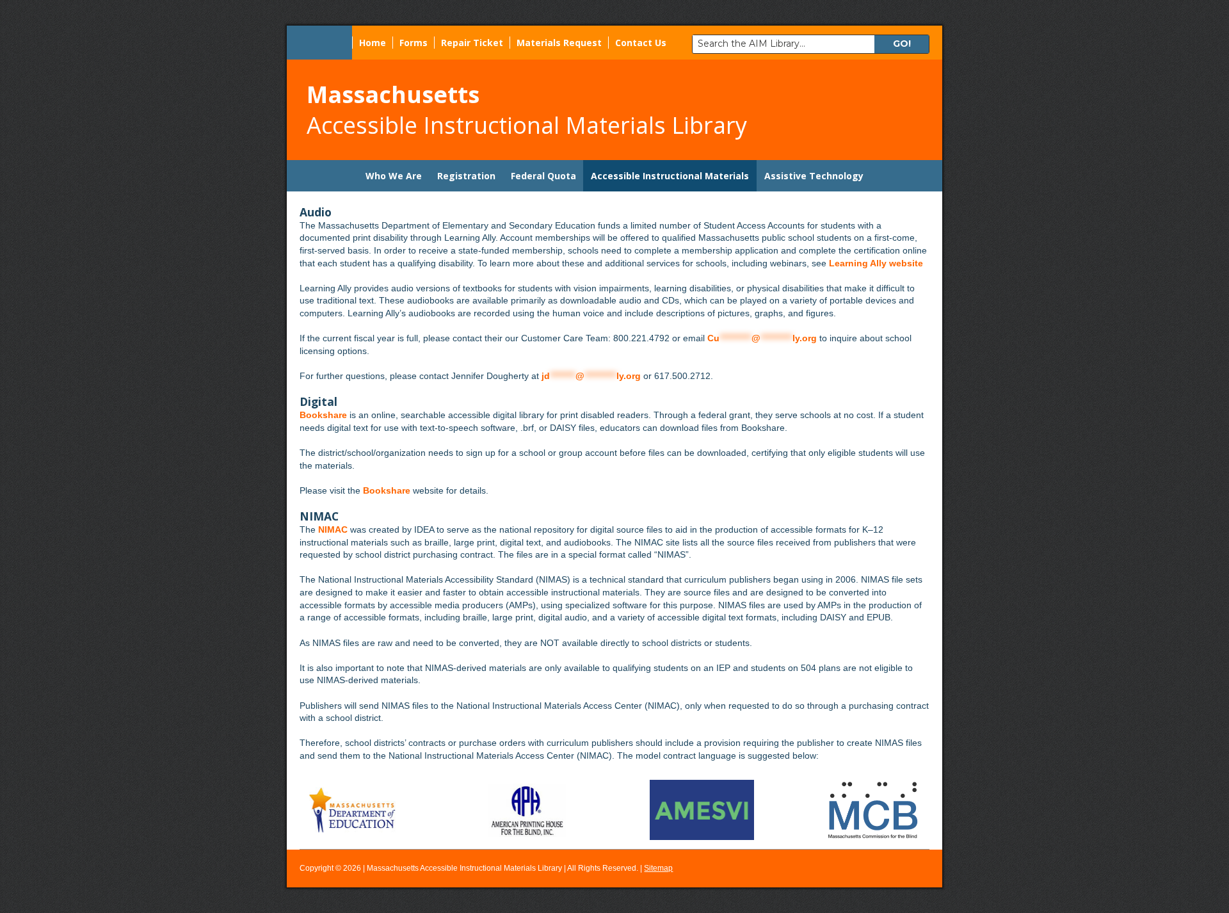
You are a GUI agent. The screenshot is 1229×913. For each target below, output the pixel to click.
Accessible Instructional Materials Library (527, 110)
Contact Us (640, 42)
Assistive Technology (814, 176)
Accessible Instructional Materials (670, 176)
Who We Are (393, 176)
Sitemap (658, 868)
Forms (413, 42)
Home (372, 42)
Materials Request (559, 42)
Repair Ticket (472, 42)
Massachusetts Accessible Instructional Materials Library (464, 868)
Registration (466, 176)
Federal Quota (543, 176)
